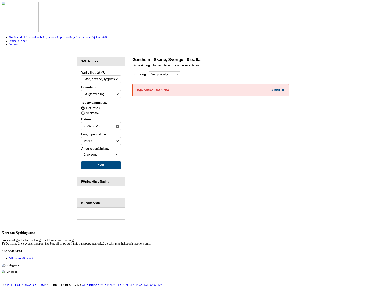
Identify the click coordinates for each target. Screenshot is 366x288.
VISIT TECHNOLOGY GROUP (25, 284)
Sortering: (139, 74)
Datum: (86, 119)
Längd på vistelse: (94, 134)
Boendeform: (90, 87)
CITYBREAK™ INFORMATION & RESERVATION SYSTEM (122, 284)
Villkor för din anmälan (23, 258)
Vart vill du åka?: (93, 72)
